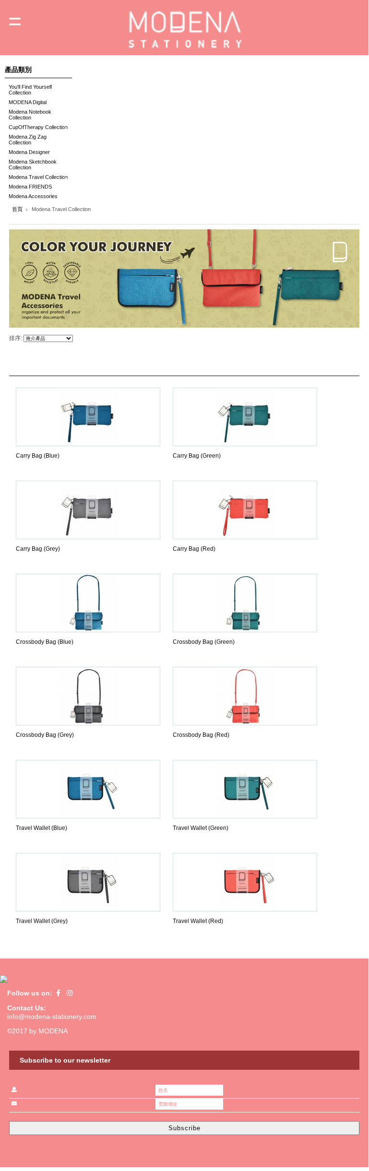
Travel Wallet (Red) (198, 921)
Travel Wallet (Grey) (42, 921)
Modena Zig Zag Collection (26, 139)
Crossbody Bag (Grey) (45, 735)
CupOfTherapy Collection (36, 127)
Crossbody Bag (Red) (201, 735)
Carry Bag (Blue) (38, 456)
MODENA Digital (26, 102)
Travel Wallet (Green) (200, 828)
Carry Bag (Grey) (38, 549)
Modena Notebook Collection (28, 114)
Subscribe (184, 1128)
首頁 (17, 209)
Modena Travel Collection (36, 177)
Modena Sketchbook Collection (31, 164)
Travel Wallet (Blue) (41, 828)
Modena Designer (27, 152)
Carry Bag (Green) (197, 456)
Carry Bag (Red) (194, 549)
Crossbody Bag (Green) (204, 642)
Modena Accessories (31, 197)
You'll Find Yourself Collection (28, 89)
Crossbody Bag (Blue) (44, 642)
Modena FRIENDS (28, 187)
